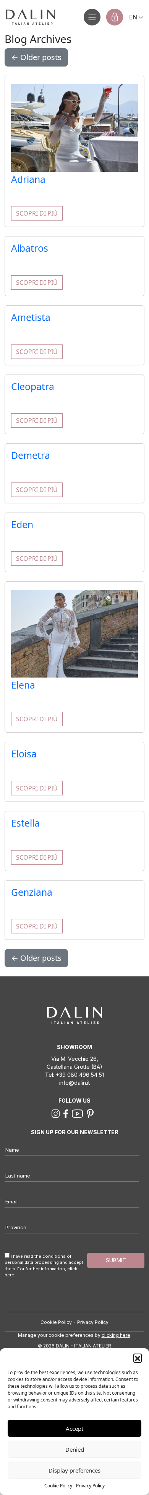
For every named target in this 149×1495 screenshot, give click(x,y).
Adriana (28, 179)
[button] (137, 1358)
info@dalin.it (74, 1082)
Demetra (30, 455)
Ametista (30, 317)
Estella (25, 823)
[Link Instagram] (56, 1113)
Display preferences (74, 1470)
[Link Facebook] (65, 1113)
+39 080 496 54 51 (80, 1074)
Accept (74, 1428)
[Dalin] (27, 17)
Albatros (29, 248)
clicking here (116, 1335)
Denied (74, 1449)
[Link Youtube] (77, 1113)
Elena (23, 685)
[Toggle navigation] (92, 17)
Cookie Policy (58, 1485)
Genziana (31, 892)
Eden (22, 524)
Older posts (36, 57)
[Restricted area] (114, 17)
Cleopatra (32, 386)
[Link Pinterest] (90, 1113)
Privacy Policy (90, 1485)
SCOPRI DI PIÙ (37, 213)
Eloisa (24, 754)
